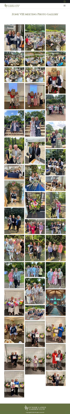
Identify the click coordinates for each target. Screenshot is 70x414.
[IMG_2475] (35, 334)
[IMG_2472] (56, 330)
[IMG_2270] (35, 291)
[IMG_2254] (35, 248)
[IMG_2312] (56, 37)
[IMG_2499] (14, 302)
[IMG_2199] (14, 172)
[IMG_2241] (56, 205)
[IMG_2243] (14, 221)
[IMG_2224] (35, 205)
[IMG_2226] (56, 183)
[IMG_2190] (35, 150)
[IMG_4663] (14, 150)
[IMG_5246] (56, 302)
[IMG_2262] (14, 275)
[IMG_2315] (56, 59)
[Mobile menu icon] (64, 5)
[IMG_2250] (14, 248)
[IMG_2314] (35, 59)
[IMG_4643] (56, 107)
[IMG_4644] (14, 123)
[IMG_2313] (14, 59)
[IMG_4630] (14, 37)
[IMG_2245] (35, 226)
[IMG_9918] (56, 80)
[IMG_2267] (56, 275)
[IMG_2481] (14, 357)
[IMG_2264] (35, 269)
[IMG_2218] (35, 178)
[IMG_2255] (56, 248)
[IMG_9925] (14, 96)
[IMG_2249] (56, 226)
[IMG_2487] (35, 361)
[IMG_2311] (35, 37)
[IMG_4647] (35, 123)
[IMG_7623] (14, 330)
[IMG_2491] (14, 384)
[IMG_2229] (14, 193)
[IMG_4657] (56, 135)
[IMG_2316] (14, 74)
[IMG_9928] (35, 96)
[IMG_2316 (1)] (35, 74)
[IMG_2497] (56, 378)
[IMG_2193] (56, 162)
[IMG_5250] (35, 312)
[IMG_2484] (56, 357)
